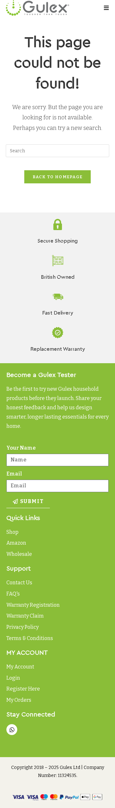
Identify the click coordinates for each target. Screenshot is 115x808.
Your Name (21, 448)
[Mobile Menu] (106, 8)
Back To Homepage (58, 176)
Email (14, 474)
